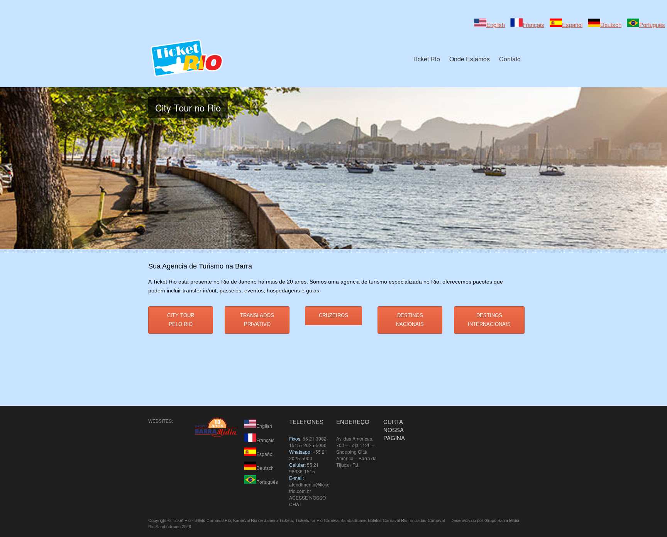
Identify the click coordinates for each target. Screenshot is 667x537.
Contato (510, 58)
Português (652, 24)
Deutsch (610, 24)
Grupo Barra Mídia (501, 520)
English (495, 24)
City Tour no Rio (188, 107)
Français (533, 24)
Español (572, 24)
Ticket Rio (426, 58)
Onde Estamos (469, 58)
